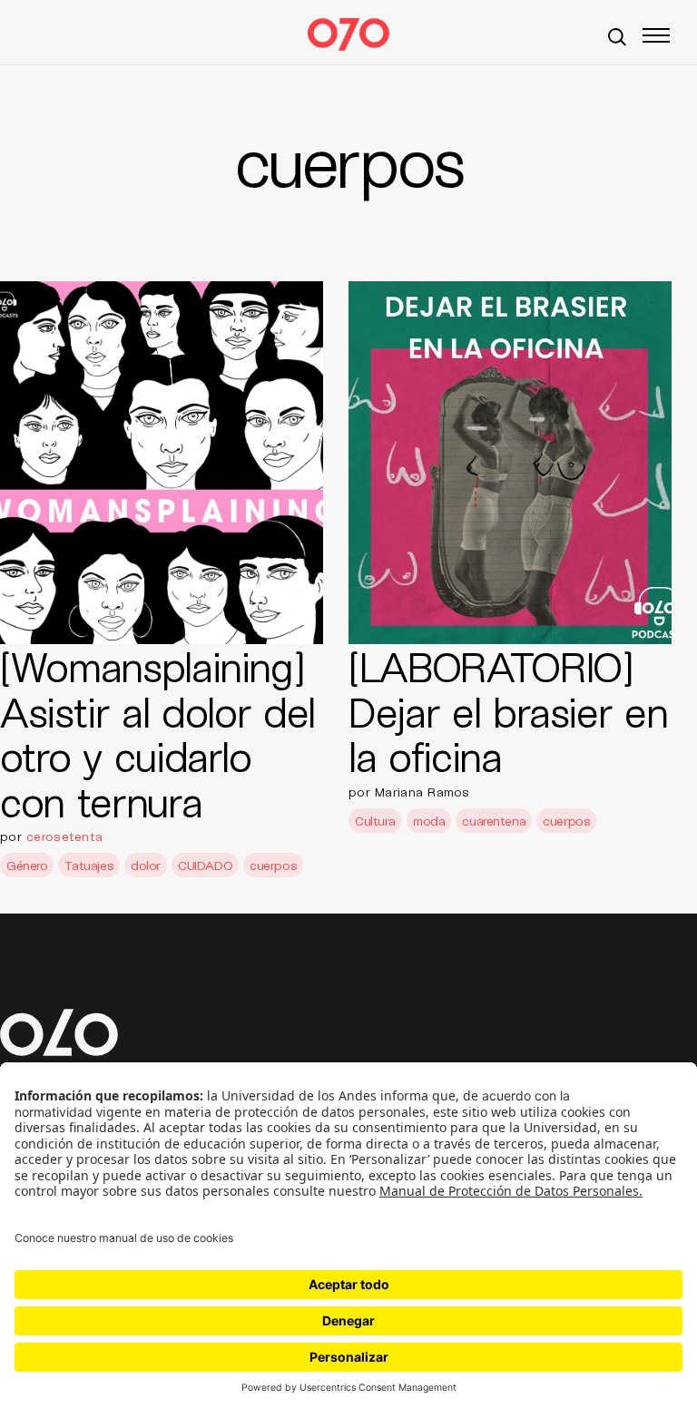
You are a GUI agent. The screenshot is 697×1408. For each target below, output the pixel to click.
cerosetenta (64, 836)
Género (26, 865)
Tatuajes (88, 865)
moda (429, 820)
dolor (146, 865)
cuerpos (273, 865)
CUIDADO (205, 865)
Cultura (375, 820)
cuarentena (493, 820)
